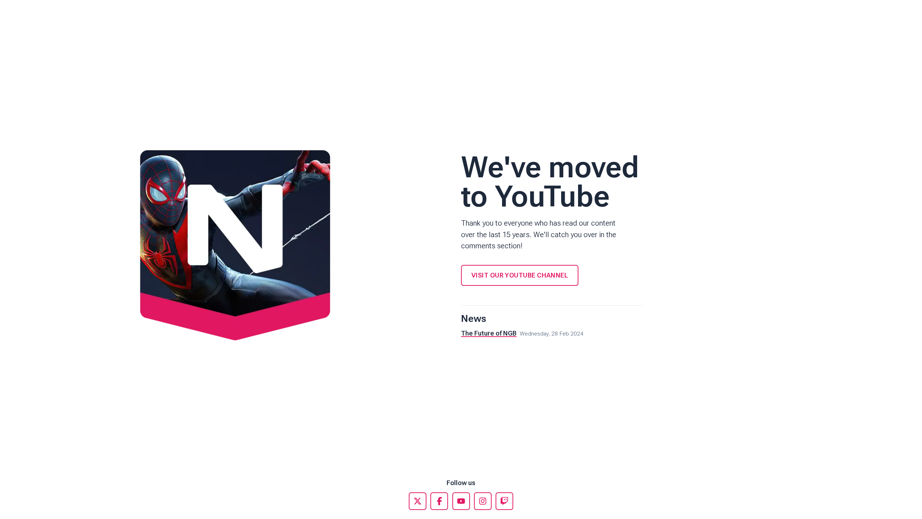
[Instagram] (483, 501)
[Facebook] (439, 501)
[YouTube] (461, 501)
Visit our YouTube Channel (519, 275)
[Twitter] (417, 501)
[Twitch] (504, 501)
